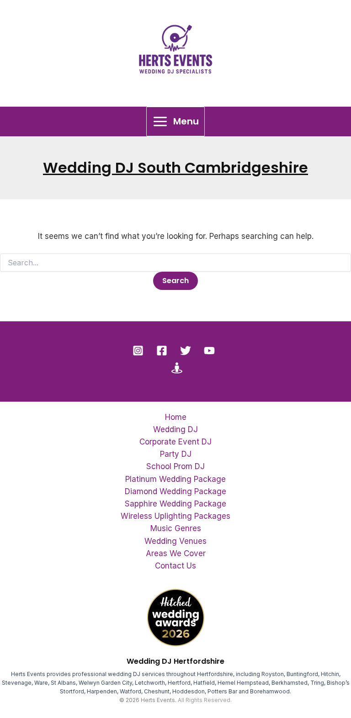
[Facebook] (161, 350)
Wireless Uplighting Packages (175, 516)
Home (175, 417)
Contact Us (175, 565)
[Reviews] (177, 368)
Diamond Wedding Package (175, 491)
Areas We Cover (176, 553)
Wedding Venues (175, 541)
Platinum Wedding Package (175, 479)
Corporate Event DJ (175, 441)
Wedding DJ (175, 429)
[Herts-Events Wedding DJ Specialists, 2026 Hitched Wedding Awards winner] (175, 617)
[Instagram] (138, 350)
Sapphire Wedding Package (175, 503)
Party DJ (175, 454)
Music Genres (175, 528)
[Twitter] (185, 350)
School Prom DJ (175, 466)
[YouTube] (209, 350)
